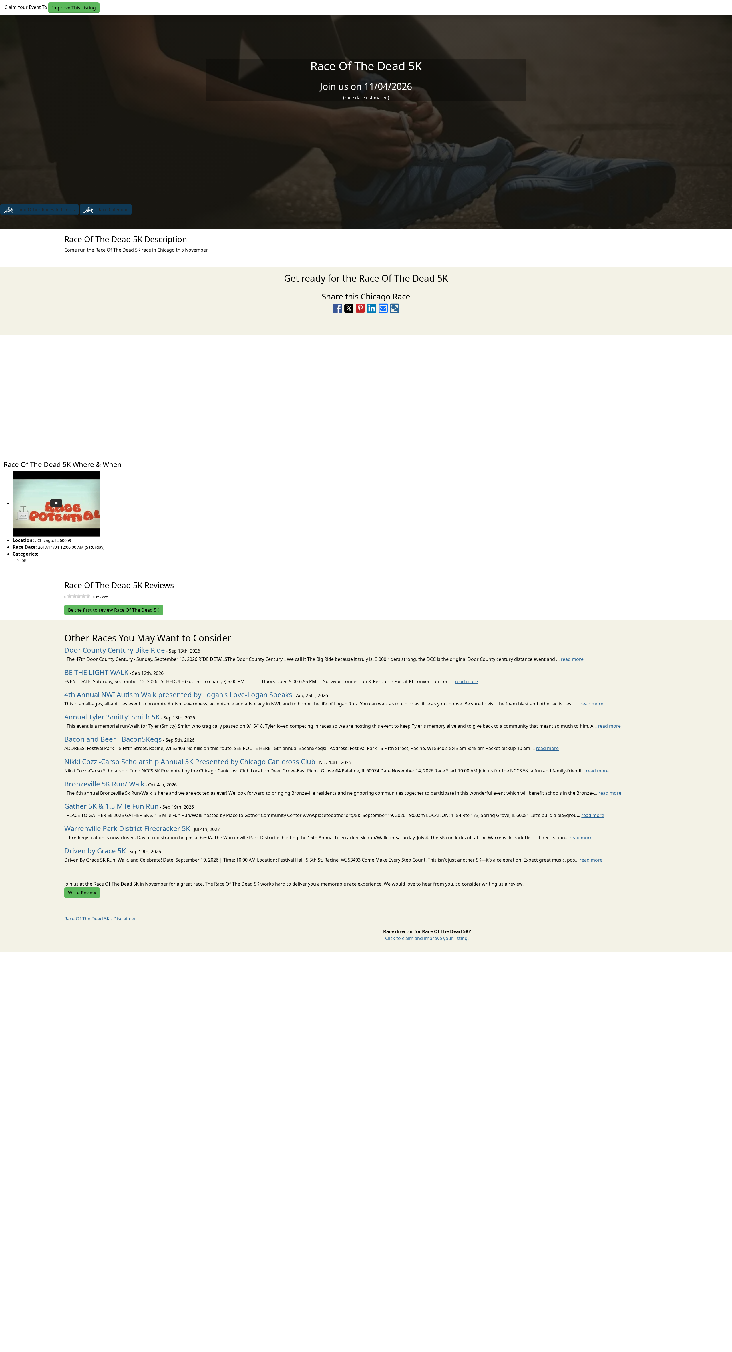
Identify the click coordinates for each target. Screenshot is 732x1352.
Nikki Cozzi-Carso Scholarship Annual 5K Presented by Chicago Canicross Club (189, 761)
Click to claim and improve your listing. (427, 938)
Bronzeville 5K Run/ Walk (104, 783)
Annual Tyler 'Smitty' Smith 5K (112, 716)
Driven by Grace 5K (95, 850)
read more (572, 659)
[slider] (78, 596)
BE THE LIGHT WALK (96, 672)
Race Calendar (112, 209)
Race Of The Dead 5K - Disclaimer (100, 919)
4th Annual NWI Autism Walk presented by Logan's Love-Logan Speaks (178, 694)
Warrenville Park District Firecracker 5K (127, 828)
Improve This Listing (74, 8)
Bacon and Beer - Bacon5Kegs (113, 739)
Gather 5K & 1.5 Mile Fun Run (111, 806)
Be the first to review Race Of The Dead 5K (113, 610)
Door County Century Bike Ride (114, 650)
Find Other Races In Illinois (45, 209)
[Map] (366, 395)
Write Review (82, 893)
